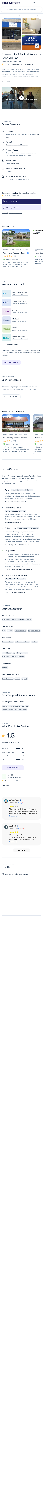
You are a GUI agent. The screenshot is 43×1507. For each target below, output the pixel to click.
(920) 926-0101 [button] (12, 397)
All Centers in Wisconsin (20, 295)
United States (14, 16)
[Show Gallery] (37, 46)
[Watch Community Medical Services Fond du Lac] (21, 97)
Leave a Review (12, 768)
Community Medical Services (17, 145)
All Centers (5, 16)
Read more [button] (13, 816)
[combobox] (21, 9)
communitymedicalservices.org (12, 213)
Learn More (15, 163)
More (29, 155)
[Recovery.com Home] (11, 3)
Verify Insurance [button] (10, 362)
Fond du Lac (32, 16)
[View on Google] (6, 801)
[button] (39, 3)
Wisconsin (24, 16)
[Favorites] (34, 3)
